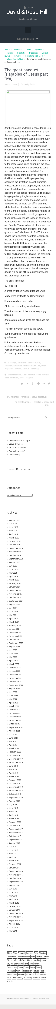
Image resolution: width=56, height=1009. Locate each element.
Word (43, 978)
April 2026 (13, 534)
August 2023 (14, 646)
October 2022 (15, 682)
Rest (42, 971)
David (32, 84)
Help (15, 960)
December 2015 (16, 913)
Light (25, 964)
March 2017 (14, 861)
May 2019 (13, 769)
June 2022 (13, 696)
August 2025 (14, 562)
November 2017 (16, 833)
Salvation (22, 974)
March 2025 (14, 580)
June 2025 (13, 569)
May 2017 (13, 854)
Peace (20, 967)
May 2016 (13, 896)
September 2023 (16, 643)
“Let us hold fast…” (17, 451)
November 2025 (16, 552)
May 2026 (13, 531)
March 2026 (14, 538)
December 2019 (16, 759)
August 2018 (14, 801)
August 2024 (14, 604)
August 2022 (14, 689)
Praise (32, 967)
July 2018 (13, 804)
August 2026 (14, 520)
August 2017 (14, 843)
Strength (30, 974)
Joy (8, 964)
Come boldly (14, 454)
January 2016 (14, 910)
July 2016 (13, 889)
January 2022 (14, 713)
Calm (36, 953)
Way (30, 978)
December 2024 (16, 590)
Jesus (21, 377)
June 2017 (13, 850)
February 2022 (15, 710)
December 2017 (16, 829)
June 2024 (13, 611)
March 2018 (14, 818)
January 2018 (14, 826)
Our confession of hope (19, 440)
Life (21, 964)
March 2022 (14, 706)
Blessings (33, 52)
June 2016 (13, 892)
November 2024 (16, 594)
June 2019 (13, 766)
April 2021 (13, 745)
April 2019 (13, 773)
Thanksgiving (40, 974)
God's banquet (29, 374)
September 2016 (16, 882)
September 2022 (16, 685)
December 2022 (16, 674)
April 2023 (13, 661)
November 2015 (16, 917)
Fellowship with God (14, 58)
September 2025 (16, 559)
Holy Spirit (22, 960)
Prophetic (21, 52)
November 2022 (16, 678)
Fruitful (39, 957)
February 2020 (15, 752)
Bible (15, 953)
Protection (27, 971)
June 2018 (13, 808)
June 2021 (13, 738)
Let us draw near (16, 444)
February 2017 (15, 864)
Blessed (21, 953)
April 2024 (13, 618)
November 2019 (16, 762)
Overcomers (12, 967)
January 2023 (14, 671)
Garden (46, 957)
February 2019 (15, 780)
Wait (26, 978)
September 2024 (16, 601)
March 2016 (14, 903)
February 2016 (15, 906)
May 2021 (13, 741)
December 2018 (16, 787)
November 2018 (16, 790)
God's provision (42, 374)
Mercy (36, 964)
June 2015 (13, 927)
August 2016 (14, 885)
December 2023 (16, 632)
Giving (9, 960)
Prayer (38, 967)
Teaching (9, 52)
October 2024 (15, 597)
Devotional (17, 49)
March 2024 (14, 622)
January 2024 (14, 629)
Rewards (18, 55)
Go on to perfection (17, 447)
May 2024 (13, 615)
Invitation (14, 377)
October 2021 (15, 724)
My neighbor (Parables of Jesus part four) (27, 396)
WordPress (45, 998)
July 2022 (13, 692)
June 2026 (13, 527)
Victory (20, 978)
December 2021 (16, 717)
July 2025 (13, 566)
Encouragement (14, 374)
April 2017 (13, 857)
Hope (6, 377)
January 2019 (14, 783)
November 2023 (16, 636)
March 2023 (14, 664)
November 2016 (16, 875)
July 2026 (13, 524)
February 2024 (15, 625)
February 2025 (15, 583)
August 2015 (14, 924)
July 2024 (13, 608)
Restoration (12, 974)
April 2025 (13, 576)
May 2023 (13, 657)
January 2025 (14, 587)
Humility (36, 960)
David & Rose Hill (26, 12)
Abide (9, 953)
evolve (9, 998)
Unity (14, 978)
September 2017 (16, 840)
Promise (19, 971)
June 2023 (13, 653)
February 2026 (15, 541)
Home (7, 49)
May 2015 (13, 931)
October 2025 (15, 555)
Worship (10, 981)
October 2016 (15, 878)
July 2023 (13, 650)
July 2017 (13, 847)
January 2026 (14, 545)
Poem (28, 49)
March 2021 (14, 748)
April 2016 (13, 899)
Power (26, 967)
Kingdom (29, 377)
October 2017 (15, 836)
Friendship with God (34, 55)
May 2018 (13, 811)
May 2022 (13, 699)
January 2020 (14, 755)
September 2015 (16, 920)
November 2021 (16, 720)
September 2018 (16, 797)
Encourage (11, 957)
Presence (11, 971)
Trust (9, 978)
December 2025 (16, 548)
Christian (42, 953)
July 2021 (13, 734)
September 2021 (16, 727)
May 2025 (13, 573)
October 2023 (15, 639)
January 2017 (14, 868)
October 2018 (15, 794)
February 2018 (15, 822)
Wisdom (36, 978)
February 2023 (15, 668)
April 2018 (13, 815)
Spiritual (38, 49)
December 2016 (16, 871)
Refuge (36, 971)
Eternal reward (34, 362)
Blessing (29, 953)
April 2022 (13, 703)
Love (31, 964)
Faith (33, 957)
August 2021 (14, 731)
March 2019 (14, 776)
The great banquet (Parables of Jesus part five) (34, 403)
